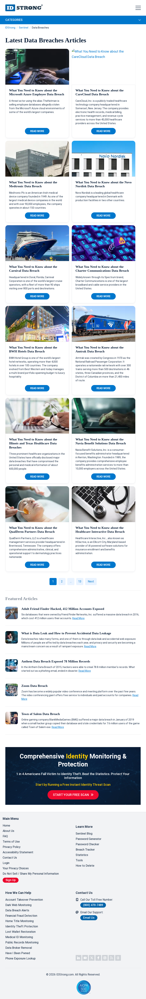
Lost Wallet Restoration (20, 931)
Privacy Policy (11, 847)
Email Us (89, 917)
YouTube (85, 958)
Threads (118, 958)
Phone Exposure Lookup (20, 958)
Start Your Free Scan (71, 795)
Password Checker (87, 844)
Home (6, 825)
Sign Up (11, 880)
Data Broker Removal (18, 947)
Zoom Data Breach (34, 686)
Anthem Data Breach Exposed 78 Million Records (55, 661)
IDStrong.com (24, 7)
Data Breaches (40, 27)
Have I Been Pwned (17, 953)
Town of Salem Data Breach (40, 714)
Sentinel (23, 27)
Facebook (98, 958)
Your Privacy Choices (16, 868)
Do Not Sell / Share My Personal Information (31, 873)
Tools (79, 860)
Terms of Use (11, 841)
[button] (64, 987)
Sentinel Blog (84, 833)
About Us (8, 831)
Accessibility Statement (18, 852)
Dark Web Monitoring (18, 905)
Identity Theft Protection (21, 926)
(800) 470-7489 (93, 905)
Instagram (105, 958)
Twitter (92, 958)
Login (6, 863)
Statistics (82, 855)
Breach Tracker (85, 849)
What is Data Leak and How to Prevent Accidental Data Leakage (66, 633)
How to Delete (85, 865)
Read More (37, 131)
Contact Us (10, 857)
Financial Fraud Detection (21, 915)
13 (79, 581)
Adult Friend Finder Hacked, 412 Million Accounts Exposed (62, 609)
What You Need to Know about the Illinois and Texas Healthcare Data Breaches (33, 443)
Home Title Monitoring (19, 921)
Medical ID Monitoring (19, 937)
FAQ (5, 836)
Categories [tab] (13, 20)
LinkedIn (78, 958)
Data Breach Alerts (17, 910)
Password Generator (88, 839)
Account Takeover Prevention (24, 899)
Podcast (111, 958)
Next (91, 581)
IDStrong (10, 27)
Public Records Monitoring (21, 942)
